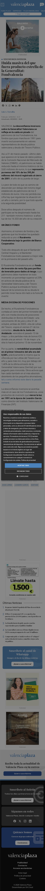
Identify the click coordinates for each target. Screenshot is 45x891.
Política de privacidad (28, 460)
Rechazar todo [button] (23, 471)
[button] (22, 476)
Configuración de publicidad (12, 455)
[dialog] (22, 445)
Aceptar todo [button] (23, 465)
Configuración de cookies (12, 460)
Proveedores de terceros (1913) (21, 436)
